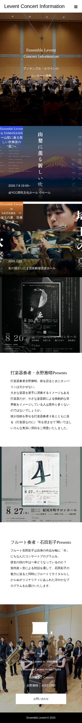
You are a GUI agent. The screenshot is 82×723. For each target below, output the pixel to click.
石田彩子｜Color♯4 (41, 677)
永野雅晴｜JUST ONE (41, 685)
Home (41, 653)
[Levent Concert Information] (41, 628)
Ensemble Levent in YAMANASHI (41, 661)
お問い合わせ (41, 698)
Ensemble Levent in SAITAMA (42, 669)
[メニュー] (75, 6)
